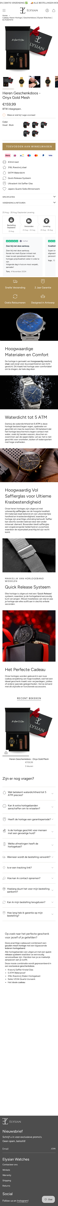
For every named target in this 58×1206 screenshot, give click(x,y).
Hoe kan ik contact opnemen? (23, 878)
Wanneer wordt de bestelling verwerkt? (28, 857)
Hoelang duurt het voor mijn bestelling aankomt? (28, 890)
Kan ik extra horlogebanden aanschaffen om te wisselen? (24, 807)
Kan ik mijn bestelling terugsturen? (26, 902)
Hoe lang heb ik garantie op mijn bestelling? (25, 914)
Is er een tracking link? (19, 867)
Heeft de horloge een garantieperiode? (29, 819)
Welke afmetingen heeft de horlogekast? (23, 845)
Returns (6, 1185)
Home (5, 15)
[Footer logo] (11, 1121)
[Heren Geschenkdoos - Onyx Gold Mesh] (29, 729)
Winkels (6, 1170)
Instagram (22, 1200)
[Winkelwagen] (53, 10)
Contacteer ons (10, 1164)
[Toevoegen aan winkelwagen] (6, 752)
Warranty (6, 1175)
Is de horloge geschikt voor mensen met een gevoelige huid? (27, 832)
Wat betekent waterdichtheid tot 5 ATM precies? (27, 794)
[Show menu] (4, 10)
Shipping (6, 1180)
